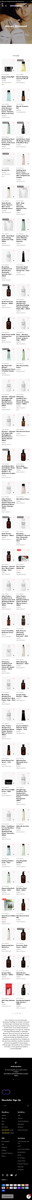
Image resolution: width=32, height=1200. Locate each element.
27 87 (19, 1146)
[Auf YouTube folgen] (11, 1175)
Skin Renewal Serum (23, 431)
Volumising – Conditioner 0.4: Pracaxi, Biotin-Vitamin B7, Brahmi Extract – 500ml (8, 665)
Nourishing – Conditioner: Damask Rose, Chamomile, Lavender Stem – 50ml (23, 537)
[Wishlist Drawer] (26, 6)
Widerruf (20, 1118)
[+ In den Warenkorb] (13, 70)
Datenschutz (21, 1124)
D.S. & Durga (21, 1158)
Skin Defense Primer (23, 499)
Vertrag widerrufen (23, 1130)
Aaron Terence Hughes (24, 1149)
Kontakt (4, 1115)
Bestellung (4, 1147)
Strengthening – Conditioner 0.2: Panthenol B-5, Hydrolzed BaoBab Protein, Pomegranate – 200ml (22, 795)
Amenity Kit (5, 170)
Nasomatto (21, 1166)
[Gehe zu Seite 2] (20, 1013)
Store (3, 1121)
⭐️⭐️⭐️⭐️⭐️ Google (7, 1130)
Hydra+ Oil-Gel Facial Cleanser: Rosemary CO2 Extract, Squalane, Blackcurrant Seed (8, 110)
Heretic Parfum (22, 1161)
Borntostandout (22, 1152)
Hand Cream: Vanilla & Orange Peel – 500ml (8, 336)
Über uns (4, 1118)
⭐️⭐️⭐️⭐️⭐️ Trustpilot (8, 1132)
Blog (3, 1124)
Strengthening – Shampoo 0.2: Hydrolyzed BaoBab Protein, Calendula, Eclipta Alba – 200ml (23, 305)
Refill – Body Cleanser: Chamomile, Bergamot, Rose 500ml (21, 206)
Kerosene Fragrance (23, 1163)
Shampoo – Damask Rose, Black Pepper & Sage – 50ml (8, 568)
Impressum (20, 1127)
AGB (19, 1115)
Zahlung (4, 1150)
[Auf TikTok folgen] (16, 1175)
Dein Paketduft (5, 1141)
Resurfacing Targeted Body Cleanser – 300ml (23, 1002)
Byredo (20, 1155)
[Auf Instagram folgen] (7, 1175)
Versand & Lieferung (7, 1153)
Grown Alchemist (5, 74)
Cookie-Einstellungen (23, 1121)
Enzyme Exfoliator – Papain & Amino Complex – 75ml (22, 727)
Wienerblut (21, 1169)
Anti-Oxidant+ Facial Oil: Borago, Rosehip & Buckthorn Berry (23, 140)
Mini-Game (5, 1127)
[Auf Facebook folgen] (3, 1175)
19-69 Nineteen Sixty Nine (23, 1142)
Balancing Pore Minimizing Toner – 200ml (22, 762)
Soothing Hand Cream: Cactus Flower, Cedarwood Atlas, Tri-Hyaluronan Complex (23, 174)
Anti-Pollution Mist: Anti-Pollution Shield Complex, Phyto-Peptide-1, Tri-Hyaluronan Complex (8, 470)
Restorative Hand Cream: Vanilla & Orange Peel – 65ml (22, 268)
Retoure (4, 1156)
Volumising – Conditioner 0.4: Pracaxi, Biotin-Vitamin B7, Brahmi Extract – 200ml (22, 400)
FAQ (3, 1144)
